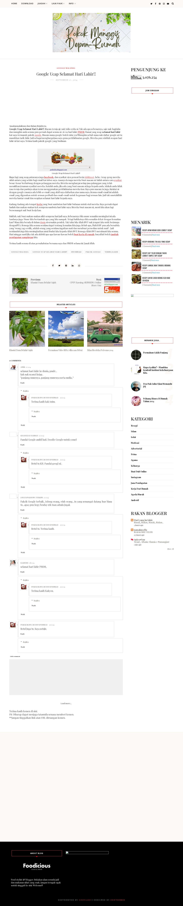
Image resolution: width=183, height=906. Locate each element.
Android (135, 500)
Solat (133, 437)
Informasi (76, 252)
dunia (42, 222)
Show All (170, 549)
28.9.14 (31, 563)
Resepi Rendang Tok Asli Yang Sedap (156, 241)
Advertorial (136, 448)
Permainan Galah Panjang (155, 352)
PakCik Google (93, 252)
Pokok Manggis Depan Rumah (44, 397)
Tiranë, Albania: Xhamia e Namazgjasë (151, 542)
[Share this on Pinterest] (66, 265)
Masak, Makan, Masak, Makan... (148, 522)
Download (27, 3)
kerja (40, 204)
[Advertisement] (66, 104)
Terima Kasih (111, 252)
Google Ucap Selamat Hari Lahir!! (50, 252)
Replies (26, 391)
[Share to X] (59, 265)
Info (71, 3)
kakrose (24, 563)
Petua (134, 454)
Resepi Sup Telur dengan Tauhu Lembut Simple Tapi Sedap (154, 254)
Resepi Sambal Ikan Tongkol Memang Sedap (156, 266)
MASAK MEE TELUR (143, 532)
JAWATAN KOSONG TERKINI (31, 497)
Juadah (41, 3)
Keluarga (135, 465)
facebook (48, 177)
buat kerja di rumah (84, 234)
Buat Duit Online (139, 471)
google (38, 135)
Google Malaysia (66, 68)
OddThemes (118, 900)
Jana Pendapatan (139, 483)
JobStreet (89, 177)
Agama (134, 460)
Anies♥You (139, 539)
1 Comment (146, 260)
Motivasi (135, 443)
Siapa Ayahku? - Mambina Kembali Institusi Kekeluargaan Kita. (158, 370)
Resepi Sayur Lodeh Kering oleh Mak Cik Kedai (156, 279)
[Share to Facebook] (53, 265)
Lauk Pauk (57, 3)
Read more (156, 234)
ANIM (22, 367)
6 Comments (146, 234)
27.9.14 (28, 367)
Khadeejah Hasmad (29, 435)
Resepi (134, 425)
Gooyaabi (85, 900)
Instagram (136, 477)
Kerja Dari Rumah (139, 488)
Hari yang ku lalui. (143, 520)
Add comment (15, 656)
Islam (133, 431)
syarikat (118, 180)
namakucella (140, 529)
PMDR (81, 132)
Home (14, 3)
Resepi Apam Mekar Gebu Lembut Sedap (157, 230)
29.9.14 (62, 397)
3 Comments (146, 246)
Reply (22, 383)
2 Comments (146, 285)
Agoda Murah (137, 494)
